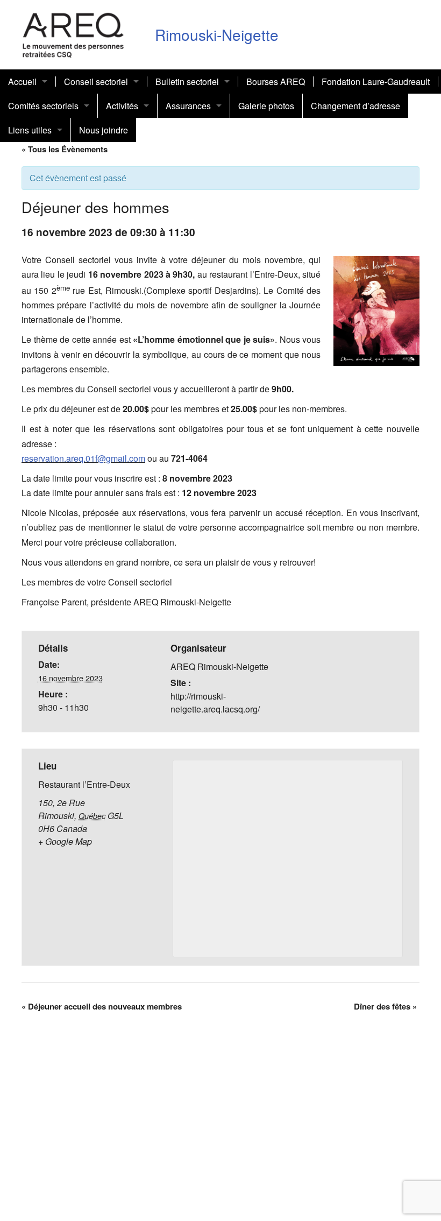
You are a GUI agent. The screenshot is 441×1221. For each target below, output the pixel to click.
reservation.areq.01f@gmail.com (83, 458)
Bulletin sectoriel (187, 81)
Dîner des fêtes (385, 1006)
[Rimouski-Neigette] (73, 33)
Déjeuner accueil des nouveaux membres (102, 1006)
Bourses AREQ (275, 81)
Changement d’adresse (355, 106)
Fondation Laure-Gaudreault (376, 81)
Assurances (188, 106)
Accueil (22, 81)
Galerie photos (266, 106)
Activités (122, 106)
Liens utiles (30, 130)
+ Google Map (65, 841)
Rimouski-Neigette (217, 34)
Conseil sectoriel (96, 81)
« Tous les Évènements (65, 149)
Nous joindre (103, 130)
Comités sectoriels (43, 106)
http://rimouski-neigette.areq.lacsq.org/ (215, 702)
